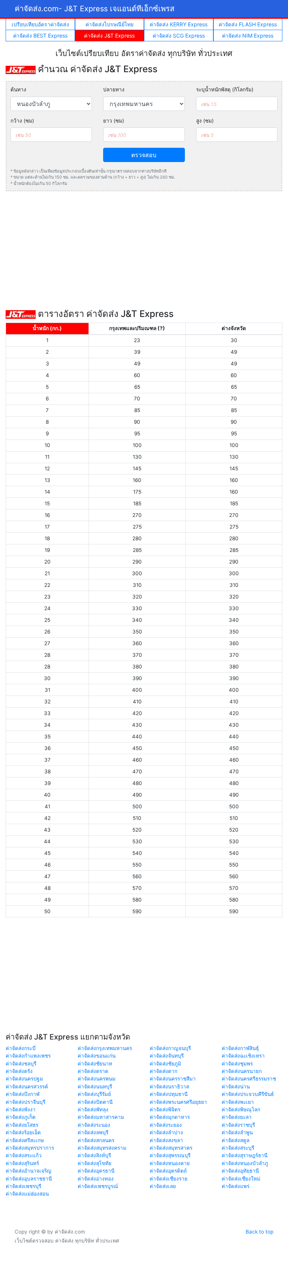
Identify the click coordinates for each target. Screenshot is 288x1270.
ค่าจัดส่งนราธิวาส (169, 1087)
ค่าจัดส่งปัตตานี (95, 1102)
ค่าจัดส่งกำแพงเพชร (28, 1056)
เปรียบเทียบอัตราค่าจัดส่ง (40, 24)
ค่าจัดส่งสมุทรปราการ (30, 1148)
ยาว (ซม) (113, 121)
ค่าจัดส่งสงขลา (166, 1140)
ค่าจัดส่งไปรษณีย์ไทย (110, 24)
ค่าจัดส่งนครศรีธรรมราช (249, 1079)
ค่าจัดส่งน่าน (236, 1087)
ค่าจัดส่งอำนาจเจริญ (28, 1171)
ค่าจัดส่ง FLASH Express (248, 24)
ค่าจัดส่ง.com (94, 8)
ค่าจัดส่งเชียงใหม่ (241, 1179)
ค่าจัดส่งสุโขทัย (94, 1163)
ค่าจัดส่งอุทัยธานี (240, 1171)
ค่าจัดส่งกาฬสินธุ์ (240, 1048)
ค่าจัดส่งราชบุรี (238, 1125)
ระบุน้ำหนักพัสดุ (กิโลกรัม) (225, 89)
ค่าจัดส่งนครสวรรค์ (27, 1087)
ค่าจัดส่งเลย (163, 1186)
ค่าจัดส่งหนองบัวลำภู (245, 1163)
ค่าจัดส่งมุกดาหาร (170, 1117)
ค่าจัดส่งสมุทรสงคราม (102, 1148)
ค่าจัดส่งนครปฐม (24, 1079)
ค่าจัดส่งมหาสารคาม (101, 1117)
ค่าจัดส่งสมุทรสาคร (171, 1148)
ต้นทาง (18, 89)
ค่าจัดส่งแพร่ (235, 1186)
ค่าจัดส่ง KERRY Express (178, 24)
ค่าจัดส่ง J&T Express (109, 35)
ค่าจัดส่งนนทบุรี (95, 1087)
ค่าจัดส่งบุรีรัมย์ (94, 1094)
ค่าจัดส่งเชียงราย (169, 1179)
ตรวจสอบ (143, 155)
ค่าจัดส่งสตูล (235, 1140)
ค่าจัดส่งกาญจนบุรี (170, 1048)
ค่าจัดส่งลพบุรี (93, 1132)
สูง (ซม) (205, 121)
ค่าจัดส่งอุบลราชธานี (29, 1179)
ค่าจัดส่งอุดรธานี (96, 1171)
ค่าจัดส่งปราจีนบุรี (25, 1102)
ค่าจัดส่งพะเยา (238, 1102)
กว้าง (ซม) (22, 121)
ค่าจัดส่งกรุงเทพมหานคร (105, 1048)
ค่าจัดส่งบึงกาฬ (22, 1094)
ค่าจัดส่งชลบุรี (21, 1064)
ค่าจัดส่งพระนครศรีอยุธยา (178, 1102)
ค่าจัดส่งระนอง (94, 1125)
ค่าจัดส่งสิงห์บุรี (94, 1155)
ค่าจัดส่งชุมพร (237, 1064)
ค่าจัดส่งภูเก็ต (21, 1117)
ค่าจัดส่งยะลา (237, 1117)
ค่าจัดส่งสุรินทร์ (22, 1163)
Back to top (259, 1232)
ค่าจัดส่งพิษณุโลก (241, 1109)
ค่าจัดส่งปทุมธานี (169, 1094)
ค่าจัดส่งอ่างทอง (96, 1179)
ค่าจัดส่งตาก (163, 1071)
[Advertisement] (144, 250)
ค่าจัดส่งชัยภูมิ (165, 1064)
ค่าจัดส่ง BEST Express (40, 35)
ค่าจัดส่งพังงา (21, 1109)
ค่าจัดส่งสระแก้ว (24, 1155)
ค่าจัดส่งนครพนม (97, 1079)
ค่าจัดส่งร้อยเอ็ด (23, 1132)
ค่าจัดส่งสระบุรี (238, 1148)
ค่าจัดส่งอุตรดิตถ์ (168, 1171)
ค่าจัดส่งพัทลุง (93, 1109)
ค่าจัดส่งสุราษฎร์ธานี (244, 1155)
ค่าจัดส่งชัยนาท (95, 1064)
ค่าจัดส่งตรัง (19, 1071)
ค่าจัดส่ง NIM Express (247, 35)
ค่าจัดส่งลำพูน (237, 1132)
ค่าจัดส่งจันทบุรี (167, 1056)
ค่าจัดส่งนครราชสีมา (173, 1079)
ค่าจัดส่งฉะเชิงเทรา (243, 1056)
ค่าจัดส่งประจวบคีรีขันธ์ (248, 1094)
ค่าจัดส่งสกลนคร (96, 1140)
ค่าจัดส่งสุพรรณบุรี (170, 1155)
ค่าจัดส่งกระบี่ (21, 1048)
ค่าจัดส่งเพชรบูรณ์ (98, 1186)
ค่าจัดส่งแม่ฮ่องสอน (27, 1194)
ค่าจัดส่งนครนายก (242, 1071)
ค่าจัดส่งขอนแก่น (97, 1056)
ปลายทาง (113, 89)
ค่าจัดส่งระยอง (166, 1125)
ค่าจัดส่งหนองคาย (170, 1163)
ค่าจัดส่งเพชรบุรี (23, 1186)
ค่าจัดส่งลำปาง (166, 1132)
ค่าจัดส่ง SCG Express (179, 35)
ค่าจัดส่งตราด (93, 1071)
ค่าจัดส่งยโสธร (22, 1125)
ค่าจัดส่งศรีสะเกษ (25, 1140)
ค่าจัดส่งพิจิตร (165, 1109)
